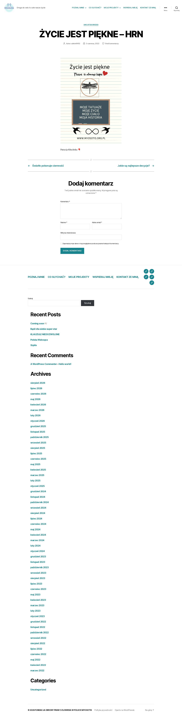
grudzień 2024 (38, 491)
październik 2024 (39, 502)
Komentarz (65, 202)
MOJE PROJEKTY (111, 8)
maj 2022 (35, 659)
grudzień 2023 (38, 556)
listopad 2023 (37, 562)
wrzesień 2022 (38, 638)
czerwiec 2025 (38, 459)
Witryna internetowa (68, 233)
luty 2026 (35, 415)
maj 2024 (35, 529)
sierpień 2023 (37, 578)
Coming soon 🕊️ (38, 323)
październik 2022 (39, 632)
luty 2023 (35, 610)
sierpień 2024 (37, 513)
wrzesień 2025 (38, 442)
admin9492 (75, 43)
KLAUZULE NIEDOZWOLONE (45, 334)
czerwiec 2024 (38, 524)
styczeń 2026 (37, 421)
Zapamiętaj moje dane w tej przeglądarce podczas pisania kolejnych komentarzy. (91, 244)
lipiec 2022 (36, 649)
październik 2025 (39, 437)
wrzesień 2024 (38, 507)
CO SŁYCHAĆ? (95, 8)
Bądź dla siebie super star (43, 329)
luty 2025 (35, 480)
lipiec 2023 (36, 583)
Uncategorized (91, 25)
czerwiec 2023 (38, 589)
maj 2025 (35, 464)
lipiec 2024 (36, 518)
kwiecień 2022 (38, 665)
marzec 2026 (37, 410)
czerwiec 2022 (38, 654)
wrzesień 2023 (38, 573)
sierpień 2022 (37, 643)
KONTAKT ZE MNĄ (148, 8)
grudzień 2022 (38, 621)
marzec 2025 (37, 475)
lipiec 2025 (36, 453)
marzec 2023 (37, 605)
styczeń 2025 (37, 486)
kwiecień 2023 (38, 600)
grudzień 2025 (38, 426)
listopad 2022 (37, 627)
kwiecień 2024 (38, 535)
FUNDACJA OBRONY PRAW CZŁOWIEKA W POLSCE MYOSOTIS (63, 710)
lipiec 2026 (36, 388)
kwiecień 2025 (38, 469)
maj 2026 (35, 399)
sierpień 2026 (37, 383)
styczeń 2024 (37, 551)
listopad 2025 (37, 431)
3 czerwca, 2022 (92, 43)
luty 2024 (35, 545)
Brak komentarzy (112, 43)
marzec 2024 (37, 540)
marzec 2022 (37, 670)
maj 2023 (35, 594)
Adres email (97, 222)
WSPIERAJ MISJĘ (130, 8)
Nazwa (63, 222)
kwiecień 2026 (38, 404)
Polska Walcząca (39, 340)
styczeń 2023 (37, 616)
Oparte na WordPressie (124, 710)
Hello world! (65, 364)
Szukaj (30, 298)
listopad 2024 (37, 497)
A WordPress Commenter (43, 364)
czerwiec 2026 (38, 393)
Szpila (33, 345)
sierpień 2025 (37, 448)
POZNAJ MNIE (78, 8)
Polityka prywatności (103, 710)
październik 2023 (39, 567)
